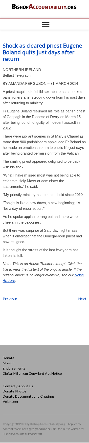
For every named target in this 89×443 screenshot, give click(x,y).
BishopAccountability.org (47, 424)
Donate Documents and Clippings (29, 396)
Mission (9, 363)
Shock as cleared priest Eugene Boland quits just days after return (42, 52)
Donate (8, 358)
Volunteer (10, 401)
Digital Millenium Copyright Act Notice (32, 373)
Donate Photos (14, 391)
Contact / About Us (18, 386)
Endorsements (14, 368)
